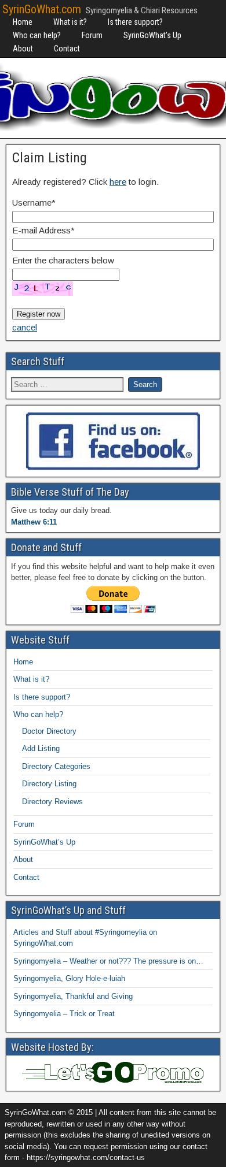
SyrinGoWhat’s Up (152, 35)
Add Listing (41, 748)
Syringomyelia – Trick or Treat (64, 1013)
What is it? (70, 22)
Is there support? (135, 22)
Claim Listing (49, 158)
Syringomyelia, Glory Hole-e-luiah (69, 978)
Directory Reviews (52, 801)
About (23, 48)
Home (22, 22)
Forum (92, 35)
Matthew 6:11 (34, 522)
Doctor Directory (49, 731)
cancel (24, 327)
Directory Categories (56, 766)
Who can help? (37, 35)
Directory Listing (49, 783)
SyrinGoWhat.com (41, 9)
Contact (67, 48)
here (118, 182)
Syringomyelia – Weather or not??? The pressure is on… (108, 961)
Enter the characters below (63, 260)
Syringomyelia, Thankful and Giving (73, 996)
